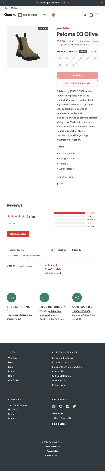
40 (96, 59)
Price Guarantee (60, 362)
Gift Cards (13, 380)
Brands (12, 371)
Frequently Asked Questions (67, 366)
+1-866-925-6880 (81, 311)
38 (82, 59)
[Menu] (98, 15)
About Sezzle (59, 380)
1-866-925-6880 (62, 418)
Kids (10, 366)
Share (62, 184)
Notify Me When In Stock (77, 83)
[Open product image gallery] (27, 46)
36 (68, 59)
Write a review (18, 233)
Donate (12, 418)
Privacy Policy (51, 455)
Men (10, 362)
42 (68, 66)
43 (75, 66)
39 (89, 59)
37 (75, 59)
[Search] (85, 15)
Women (12, 357)
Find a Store (59, 423)
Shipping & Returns (62, 357)
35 (61, 59)
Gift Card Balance (61, 375)
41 (61, 66)
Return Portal (59, 385)
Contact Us (58, 371)
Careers (12, 413)
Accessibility (52, 451)
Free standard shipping (18, 315)
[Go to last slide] (4, 3)
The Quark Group (17, 405)
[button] (91, 15)
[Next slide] (101, 3)
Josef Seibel (63, 28)
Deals (11, 375)
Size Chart (94, 52)
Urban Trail (14, 409)
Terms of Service (52, 446)
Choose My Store (11, 8)
